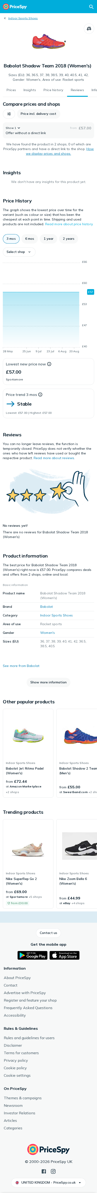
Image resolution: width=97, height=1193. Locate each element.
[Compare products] (89, 28)
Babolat (46, 606)
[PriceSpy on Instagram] (53, 1171)
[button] (9, 114)
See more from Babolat (21, 666)
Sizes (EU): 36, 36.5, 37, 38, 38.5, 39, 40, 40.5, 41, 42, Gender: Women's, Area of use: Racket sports (48, 77)
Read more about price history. (69, 224)
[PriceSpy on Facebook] (44, 1171)
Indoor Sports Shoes (23, 18)
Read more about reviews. (54, 458)
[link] (28, 753)
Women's (47, 633)
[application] (48, 307)
